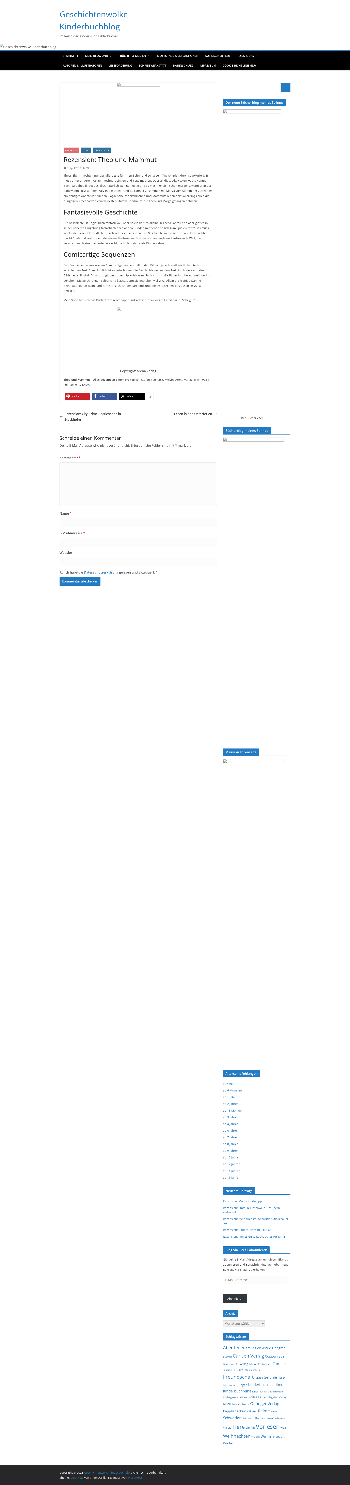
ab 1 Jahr (229, 1097)
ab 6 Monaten (232, 1090)
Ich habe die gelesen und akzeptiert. (111, 572)
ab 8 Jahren (71, 150)
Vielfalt (250, 1428)
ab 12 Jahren (231, 1164)
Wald (283, 1427)
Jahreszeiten (230, 1385)
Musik (227, 1404)
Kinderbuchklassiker (265, 1384)
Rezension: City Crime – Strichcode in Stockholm (92, 417)
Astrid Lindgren (274, 1348)
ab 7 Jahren (231, 1137)
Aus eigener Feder (218, 56)
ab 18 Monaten (233, 1110)
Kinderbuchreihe (237, 1391)
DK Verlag (241, 1364)
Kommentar (70, 458)
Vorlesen (268, 1426)
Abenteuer (234, 1347)
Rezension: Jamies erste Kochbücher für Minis (254, 1236)
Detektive (228, 1364)
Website (66, 552)
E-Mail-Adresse (72, 533)
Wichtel (255, 1437)
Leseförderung (120, 65)
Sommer (248, 1418)
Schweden (232, 1417)
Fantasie (227, 1369)
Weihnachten (237, 1436)
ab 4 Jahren (231, 1124)
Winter (228, 1443)
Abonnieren (235, 1299)
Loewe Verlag (248, 1397)
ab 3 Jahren (231, 1117)
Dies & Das (246, 56)
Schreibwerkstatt (152, 65)
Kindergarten (230, 1397)
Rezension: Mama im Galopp (242, 1201)
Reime (264, 1411)
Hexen (282, 1377)
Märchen (236, 1404)
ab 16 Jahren (231, 1177)
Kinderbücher (101, 150)
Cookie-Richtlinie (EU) (239, 65)
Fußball (259, 1377)
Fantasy (238, 1370)
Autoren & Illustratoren (82, 65)
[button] (148, 56)
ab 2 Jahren (231, 1104)
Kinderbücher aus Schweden (268, 1391)
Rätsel (274, 1411)
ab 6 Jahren (231, 1130)
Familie (279, 1363)
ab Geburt (230, 1084)
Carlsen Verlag (248, 1355)
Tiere (238, 1426)
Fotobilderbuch (252, 1369)
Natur (245, 1404)
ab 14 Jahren (231, 1171)
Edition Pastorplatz (260, 1364)
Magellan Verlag (276, 1397)
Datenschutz (183, 65)
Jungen (242, 1385)
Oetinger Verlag (264, 1403)
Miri (88, 168)
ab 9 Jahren (231, 1151)
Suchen (285, 87)
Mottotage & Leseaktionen (177, 56)
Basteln (227, 1356)
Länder (262, 1397)
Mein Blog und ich (99, 56)
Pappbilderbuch (235, 1411)
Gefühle (270, 1377)
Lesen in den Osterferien (193, 414)
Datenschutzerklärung (101, 572)
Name (65, 513)
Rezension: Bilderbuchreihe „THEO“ (247, 1230)
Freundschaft (238, 1376)
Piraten (253, 1411)
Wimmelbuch (272, 1436)
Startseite (71, 56)
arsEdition (253, 1348)
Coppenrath (274, 1356)
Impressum (208, 65)
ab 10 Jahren (231, 1157)
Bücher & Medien (133, 56)
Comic (86, 150)
